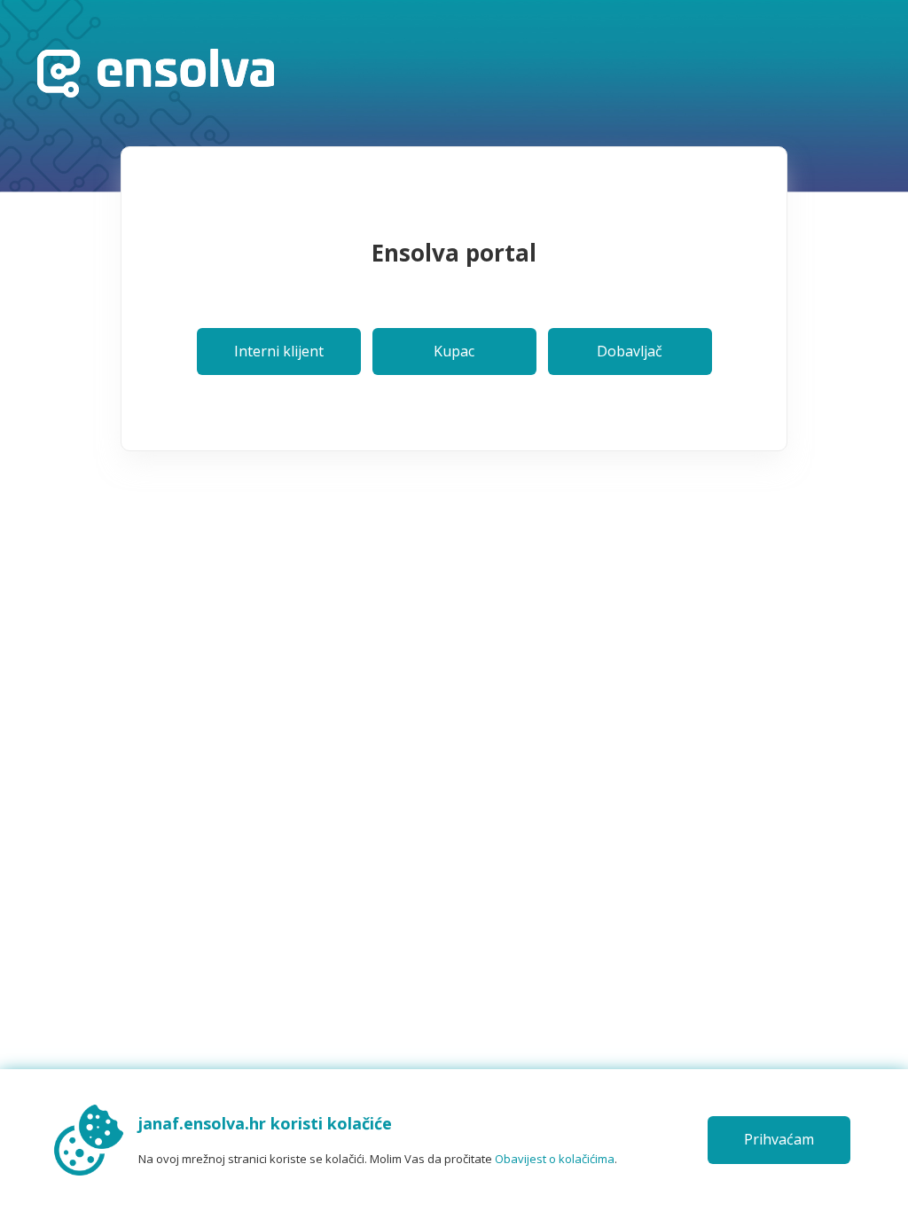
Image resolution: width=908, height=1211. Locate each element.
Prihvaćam (779, 1139)
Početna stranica (155, 73)
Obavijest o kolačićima (554, 1159)
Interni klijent (279, 351)
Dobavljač (629, 351)
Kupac (454, 351)
